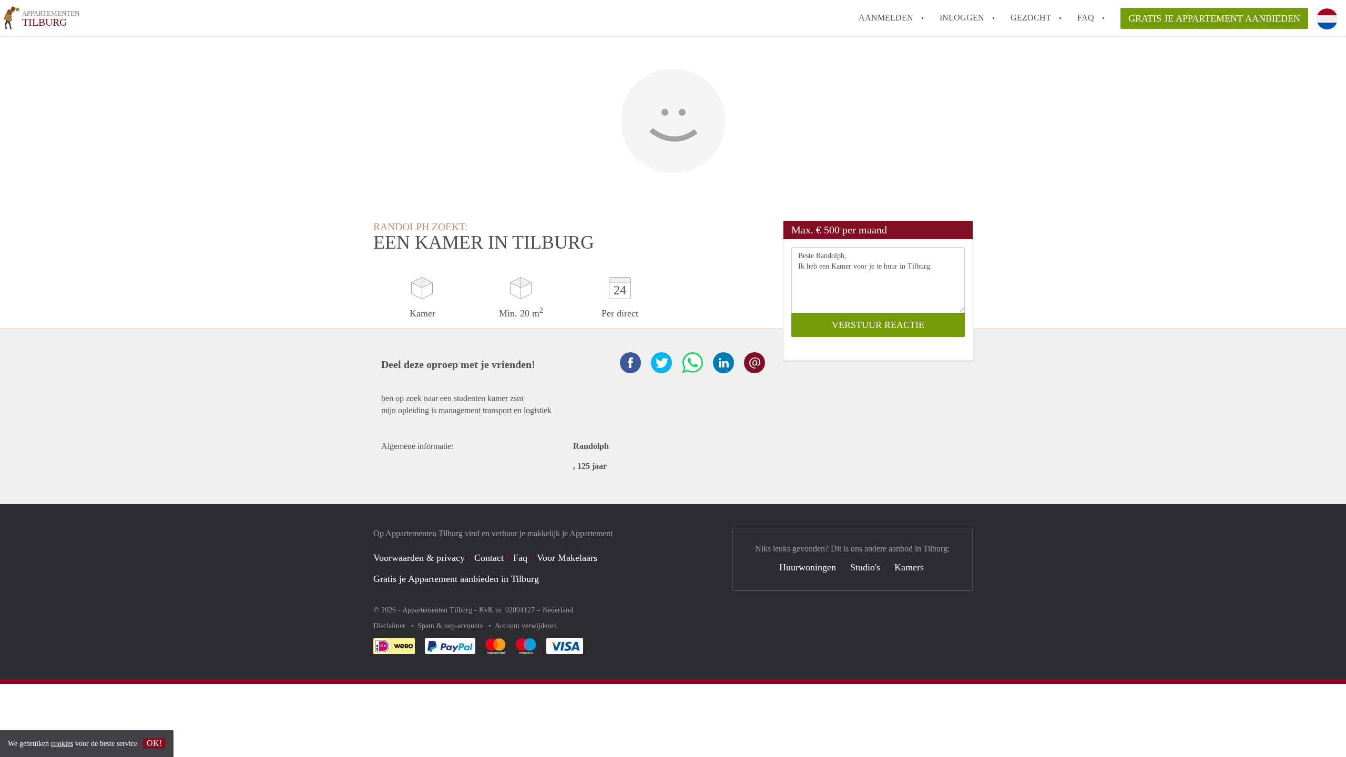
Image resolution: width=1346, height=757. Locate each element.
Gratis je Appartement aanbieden (1214, 18)
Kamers (909, 567)
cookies (62, 744)
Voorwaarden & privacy (419, 558)
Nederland (558, 610)
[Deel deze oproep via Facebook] (630, 362)
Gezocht (1031, 17)
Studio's (865, 567)
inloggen (962, 17)
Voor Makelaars (567, 558)
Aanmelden (886, 17)
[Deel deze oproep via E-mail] (754, 362)
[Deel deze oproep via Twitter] (661, 362)
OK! (154, 743)
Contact (489, 558)
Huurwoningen (807, 567)
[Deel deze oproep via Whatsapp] (692, 362)
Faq (520, 558)
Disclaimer (390, 626)
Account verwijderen (526, 626)
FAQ (1085, 17)
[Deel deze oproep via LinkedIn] (723, 362)
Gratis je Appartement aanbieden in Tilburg (456, 579)
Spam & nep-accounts (451, 626)
